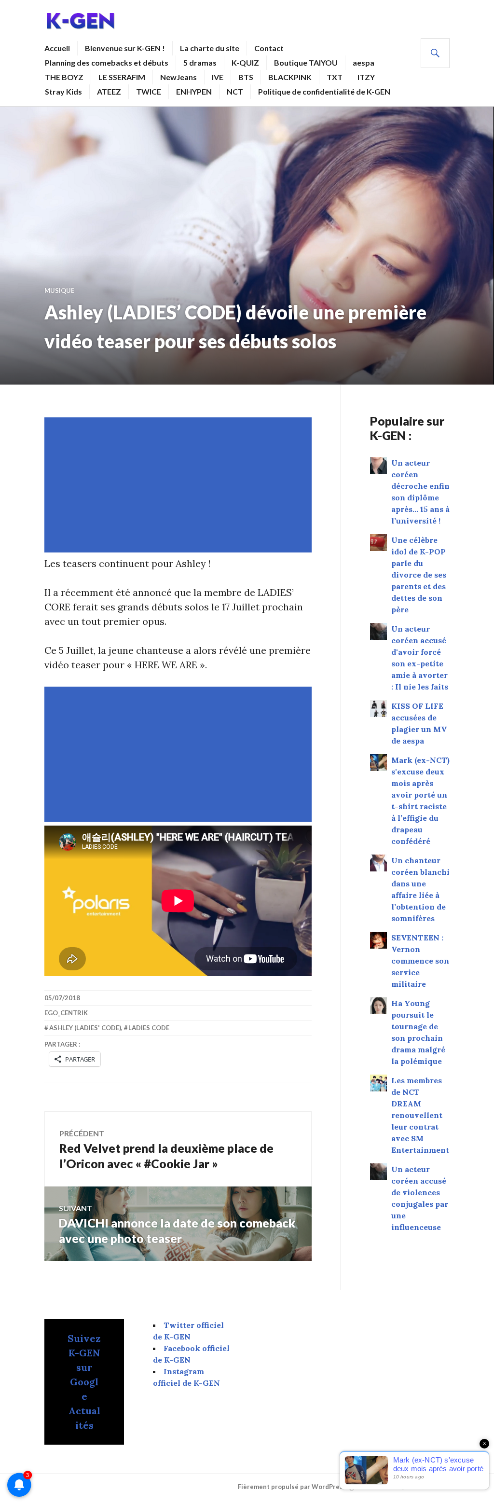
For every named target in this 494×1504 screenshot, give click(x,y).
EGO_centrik (66, 1013)
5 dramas (200, 62)
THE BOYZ (64, 77)
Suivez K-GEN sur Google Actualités (84, 1381)
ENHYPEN (194, 91)
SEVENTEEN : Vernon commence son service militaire (420, 961)
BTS (245, 77)
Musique (59, 290)
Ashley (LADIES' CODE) (85, 1028)
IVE (217, 77)
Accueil (57, 48)
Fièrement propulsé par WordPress (292, 1487)
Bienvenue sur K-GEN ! (125, 48)
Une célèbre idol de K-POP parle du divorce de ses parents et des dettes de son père (418, 574)
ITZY (366, 77)
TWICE (148, 91)
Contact (269, 48)
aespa (363, 62)
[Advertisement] (180, 484)
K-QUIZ (245, 62)
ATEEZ (109, 91)
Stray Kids (63, 91)
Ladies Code (148, 1028)
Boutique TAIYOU (306, 62)
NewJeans (178, 77)
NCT (235, 91)
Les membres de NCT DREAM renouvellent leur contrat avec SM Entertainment (420, 1115)
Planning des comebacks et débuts (106, 62)
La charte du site (209, 48)
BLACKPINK (290, 77)
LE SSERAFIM (121, 77)
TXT (335, 77)
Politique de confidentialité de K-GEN (324, 91)
